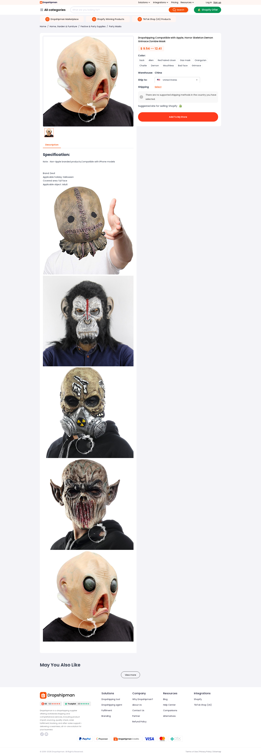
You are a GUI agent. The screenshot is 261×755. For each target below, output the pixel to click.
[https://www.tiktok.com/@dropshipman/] (42, 734)
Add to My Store (178, 116)
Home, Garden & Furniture (63, 26)
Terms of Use (191, 751)
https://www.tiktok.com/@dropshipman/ (42, 734)
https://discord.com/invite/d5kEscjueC (47, 734)
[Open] (197, 80)
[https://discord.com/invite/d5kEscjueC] (46, 734)
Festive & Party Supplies (93, 26)
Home (43, 26)
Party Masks (115, 26)
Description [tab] (51, 144)
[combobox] (173, 80)
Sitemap (217, 751)
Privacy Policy (205, 751)
